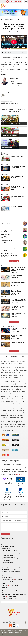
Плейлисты (19, 591)
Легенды (17, 585)
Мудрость (4, 577)
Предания (5, 585)
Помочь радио (11, 596)
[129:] (14, 12)
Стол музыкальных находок (9, 553)
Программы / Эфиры (7, 546)
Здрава (4, 575)
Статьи (3, 574)
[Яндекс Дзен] (21, 622)
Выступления (5, 569)
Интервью (9, 31)
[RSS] (24, 622)
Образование (11, 575)
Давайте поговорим (20, 558)
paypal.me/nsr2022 (20, 496)
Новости (3, 544)
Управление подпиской (19, 594)
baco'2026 (5, 634)
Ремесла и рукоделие (8, 579)
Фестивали (22, 567)
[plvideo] (14, 625)
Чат (22, 6)
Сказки (11, 585)
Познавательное (15, 569)
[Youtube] (10, 622)
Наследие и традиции (8, 581)
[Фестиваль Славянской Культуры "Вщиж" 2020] (14, 120)
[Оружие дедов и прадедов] (14, 143)
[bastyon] (17, 625)
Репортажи (22, 553)
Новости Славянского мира (9, 550)
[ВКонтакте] (2, 95)
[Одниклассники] (17, 622)
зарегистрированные (16, 103)
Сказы (3, 583)
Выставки (4, 571)
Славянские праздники (8, 555)
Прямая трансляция (8, 591)
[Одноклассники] (4, 95)
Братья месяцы (6, 552)
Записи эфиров (6, 548)
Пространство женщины (9, 557)
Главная (3, 543)
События (3, 566)
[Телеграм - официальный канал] (4, 622)
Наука (10, 577)
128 (15, 1)
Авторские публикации (9, 592)
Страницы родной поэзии (9, 562)
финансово (19, 474)
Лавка (20, 592)
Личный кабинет (7, 598)
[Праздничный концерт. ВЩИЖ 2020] (14, 132)
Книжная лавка (6, 560)
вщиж (2, 88)
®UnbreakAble (16, 634)
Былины (4, 587)
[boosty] (10, 625)
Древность (19, 575)
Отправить (5, 534)
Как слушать (6, 594)
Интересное (18, 579)
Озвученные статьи (7, 558)
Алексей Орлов (14, 80)
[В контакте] (14, 622)
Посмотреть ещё (14, 261)
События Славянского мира (9, 567)
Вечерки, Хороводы (14, 571)
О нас (4, 596)
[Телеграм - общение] (7, 622)
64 (17, 1)
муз (19, 1)
